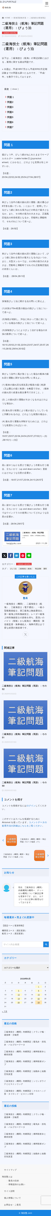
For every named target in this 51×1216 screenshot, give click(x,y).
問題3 (10, 107)
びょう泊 (13, 568)
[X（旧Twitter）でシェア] (4, 555)
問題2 (10, 102)
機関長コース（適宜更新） (14, 930)
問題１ (10, 97)
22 (39, 998)
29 (39, 1002)
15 (39, 994)
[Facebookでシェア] (10, 555)
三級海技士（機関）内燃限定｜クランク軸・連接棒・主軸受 (25, 1033)
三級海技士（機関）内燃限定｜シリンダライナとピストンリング (25, 1082)
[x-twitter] (25, 634)
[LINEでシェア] (28, 555)
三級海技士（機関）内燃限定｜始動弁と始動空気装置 (25, 1072)
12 (19, 994)
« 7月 (4, 1011)
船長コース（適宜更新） (13, 933)
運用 (45, 568)
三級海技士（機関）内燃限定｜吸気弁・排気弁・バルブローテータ (25, 1043)
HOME (7, 17)
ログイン (31, 805)
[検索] (46, 944)
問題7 (10, 127)
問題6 (10, 122)
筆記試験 (38, 568)
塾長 (25, 598)
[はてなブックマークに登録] (16, 555)
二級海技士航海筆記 (37, 17)
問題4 (10, 112)
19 (19, 998)
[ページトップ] (45, 1210)
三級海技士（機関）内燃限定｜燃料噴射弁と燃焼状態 (25, 1053)
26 (19, 1002)
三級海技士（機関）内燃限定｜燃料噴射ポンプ (25, 1063)
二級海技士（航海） (26, 568)
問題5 (10, 117)
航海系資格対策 (20, 17)
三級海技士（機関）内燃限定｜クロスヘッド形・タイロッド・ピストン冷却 (25, 1092)
